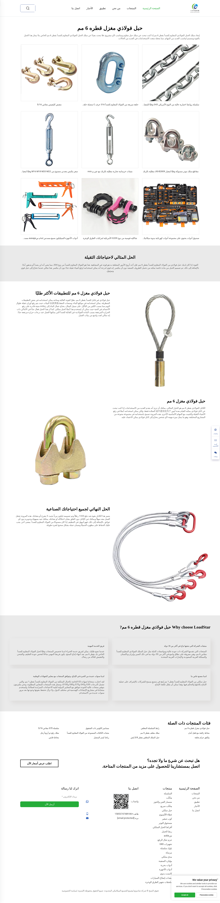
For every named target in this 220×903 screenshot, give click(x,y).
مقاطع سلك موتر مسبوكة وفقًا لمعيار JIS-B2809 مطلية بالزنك (170, 171)
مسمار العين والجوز (163, 802)
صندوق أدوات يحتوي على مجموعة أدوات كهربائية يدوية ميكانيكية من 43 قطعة (164, 238)
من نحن (116, 8)
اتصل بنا (76, 8)
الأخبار (89, 8)
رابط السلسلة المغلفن (150, 728)
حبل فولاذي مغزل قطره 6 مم (197, 728)
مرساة (169, 852)
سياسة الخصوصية (69, 891)
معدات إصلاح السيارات (161, 878)
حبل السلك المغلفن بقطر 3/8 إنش (145, 737)
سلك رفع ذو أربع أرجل (49, 733)
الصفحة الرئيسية (151, 8)
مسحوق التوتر (165, 823)
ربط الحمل (167, 831)
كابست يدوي (166, 873)
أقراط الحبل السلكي (162, 827)
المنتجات (131, 8)
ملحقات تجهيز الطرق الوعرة (158, 882)
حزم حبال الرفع (165, 840)
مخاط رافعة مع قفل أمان (199, 733)
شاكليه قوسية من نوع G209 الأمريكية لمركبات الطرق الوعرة (110, 238)
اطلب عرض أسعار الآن (39, 763)
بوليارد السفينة (165, 861)
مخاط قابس (54, 737)
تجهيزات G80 (166, 844)
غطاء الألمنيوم (165, 814)
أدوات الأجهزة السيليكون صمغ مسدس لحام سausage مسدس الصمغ (46, 238)
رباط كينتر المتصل (101, 737)
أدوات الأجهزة (165, 869)
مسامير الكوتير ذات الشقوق (97, 728)
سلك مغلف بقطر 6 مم (149, 733)
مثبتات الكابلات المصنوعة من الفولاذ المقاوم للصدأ (88, 733)
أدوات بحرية (166, 865)
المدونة (81, 891)
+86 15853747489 (124, 813)
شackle (168, 835)
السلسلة (168, 793)
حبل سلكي (167, 810)
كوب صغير (167, 818)
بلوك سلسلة (166, 848)
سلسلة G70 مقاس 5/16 (48, 728)
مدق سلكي (166, 856)
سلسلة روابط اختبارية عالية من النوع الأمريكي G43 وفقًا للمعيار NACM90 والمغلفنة (162, 104)
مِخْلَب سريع (166, 806)
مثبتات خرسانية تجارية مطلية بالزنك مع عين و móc (110, 171)
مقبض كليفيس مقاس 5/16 (49, 104)
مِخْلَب (169, 797)
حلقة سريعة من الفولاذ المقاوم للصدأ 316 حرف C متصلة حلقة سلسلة (107, 104)
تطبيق (102, 8)
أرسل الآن (49, 804)
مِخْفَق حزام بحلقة (202, 737)
